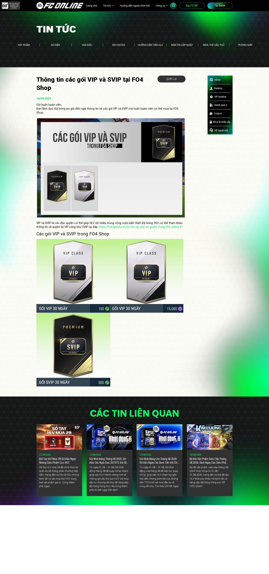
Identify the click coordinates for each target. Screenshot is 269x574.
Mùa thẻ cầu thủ (213, 44)
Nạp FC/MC (192, 5)
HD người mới (221, 130)
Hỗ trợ (217, 79)
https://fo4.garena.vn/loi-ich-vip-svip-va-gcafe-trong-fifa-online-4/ (141, 226)
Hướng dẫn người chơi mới (135, 5)
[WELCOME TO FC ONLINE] (60, 5)
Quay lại (171, 78)
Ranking (218, 88)
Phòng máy (245, 44)
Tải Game (220, 5)
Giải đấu (87, 44)
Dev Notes (118, 44)
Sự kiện (55, 44)
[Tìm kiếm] (173, 6)
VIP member (220, 96)
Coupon (218, 113)
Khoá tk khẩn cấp (221, 121)
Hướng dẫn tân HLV (150, 44)
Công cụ (160, 5)
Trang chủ (91, 5)
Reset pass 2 (220, 105)
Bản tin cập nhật (182, 44)
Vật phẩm (24, 44)
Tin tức (107, 5)
